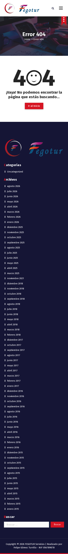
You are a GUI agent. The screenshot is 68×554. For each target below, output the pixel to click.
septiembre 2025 (16, 242)
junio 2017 (12, 360)
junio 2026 (12, 196)
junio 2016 (12, 421)
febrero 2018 (14, 334)
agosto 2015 (13, 473)
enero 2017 (13, 386)
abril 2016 (12, 432)
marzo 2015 (13, 498)
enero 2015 (13, 509)
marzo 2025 (13, 273)
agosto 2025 (13, 247)
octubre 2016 (14, 401)
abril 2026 (12, 206)
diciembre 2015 (15, 452)
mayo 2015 (12, 488)
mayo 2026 (13, 201)
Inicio (27, 39)
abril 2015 (12, 493)
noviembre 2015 (15, 457)
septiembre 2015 (16, 468)
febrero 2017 (14, 380)
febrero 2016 (14, 442)
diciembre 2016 (15, 391)
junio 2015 (12, 483)
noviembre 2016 (15, 396)
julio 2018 (12, 309)
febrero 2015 (13, 503)
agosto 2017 (13, 355)
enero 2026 (13, 222)
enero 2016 (13, 447)
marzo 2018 (13, 329)
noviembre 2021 (15, 278)
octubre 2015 (14, 462)
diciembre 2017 (15, 339)
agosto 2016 (13, 411)
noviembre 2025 (15, 232)
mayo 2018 (13, 319)
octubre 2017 (14, 345)
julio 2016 (12, 416)
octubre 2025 (14, 237)
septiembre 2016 (16, 406)
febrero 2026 (14, 216)
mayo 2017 (13, 365)
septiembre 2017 (16, 350)
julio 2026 (12, 191)
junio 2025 (12, 257)
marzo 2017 (13, 375)
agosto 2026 (13, 186)
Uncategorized (15, 171)
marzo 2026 (13, 211)
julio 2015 (12, 478)
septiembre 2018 (16, 298)
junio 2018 (12, 314)
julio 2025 (12, 252)
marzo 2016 (13, 437)
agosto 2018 (13, 304)
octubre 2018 (14, 293)
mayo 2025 (12, 263)
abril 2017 (12, 370)
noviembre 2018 (15, 288)
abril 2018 (12, 324)
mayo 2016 (13, 427)
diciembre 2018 (15, 283)
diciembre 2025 (15, 227)
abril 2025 (12, 268)
